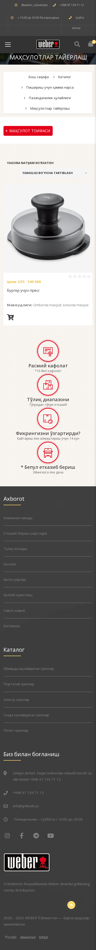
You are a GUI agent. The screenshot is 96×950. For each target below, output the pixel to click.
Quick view (53, 278)
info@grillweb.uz (26, 806)
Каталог (10, 564)
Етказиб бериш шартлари (25, 533)
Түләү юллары (15, 548)
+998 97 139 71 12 (72, 5)
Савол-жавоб (14, 610)
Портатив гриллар (18, 684)
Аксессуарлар (14, 579)
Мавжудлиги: (19, 305)
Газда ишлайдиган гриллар (26, 715)
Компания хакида (17, 517)
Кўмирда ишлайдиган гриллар (28, 668)
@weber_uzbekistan (34, 5)
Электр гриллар (16, 699)
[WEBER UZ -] (48, 44)
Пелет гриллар (15, 730)
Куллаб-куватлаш (17, 594)
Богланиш (11, 625)
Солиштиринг (42, 278)
